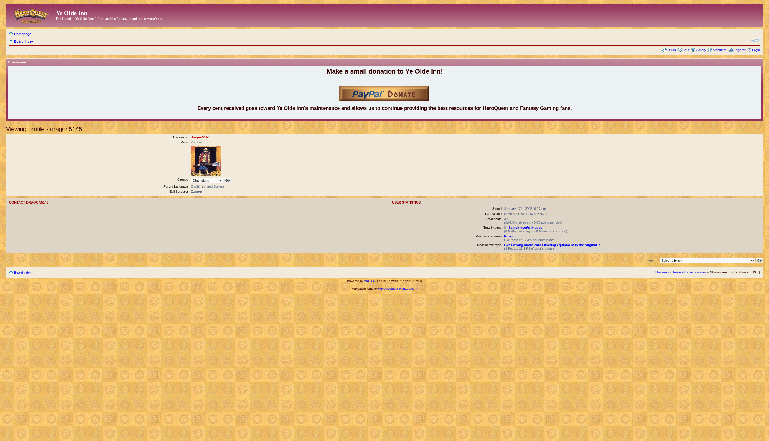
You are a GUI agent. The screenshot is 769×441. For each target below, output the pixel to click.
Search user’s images (525, 227)
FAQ (685, 50)
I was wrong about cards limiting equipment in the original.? (552, 245)
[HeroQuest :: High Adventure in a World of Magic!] (32, 14)
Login (756, 50)
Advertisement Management (397, 288)
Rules (671, 50)
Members (720, 50)
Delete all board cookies (689, 272)
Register (739, 50)
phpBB (369, 280)
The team (662, 272)
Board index (23, 41)
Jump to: (651, 260)
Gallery (701, 50)
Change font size (755, 40)
